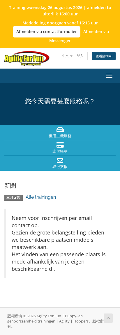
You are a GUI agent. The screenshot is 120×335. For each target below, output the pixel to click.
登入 (80, 55)
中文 (66, 55)
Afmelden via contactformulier (46, 31)
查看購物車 (104, 56)
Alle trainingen (41, 197)
